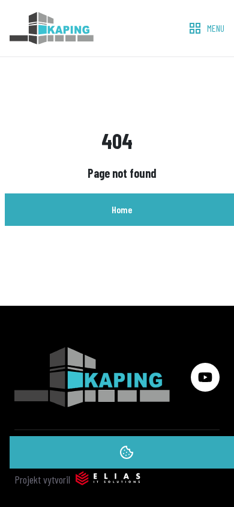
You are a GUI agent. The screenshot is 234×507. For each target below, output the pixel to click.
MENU (215, 28)
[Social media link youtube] (205, 377)
